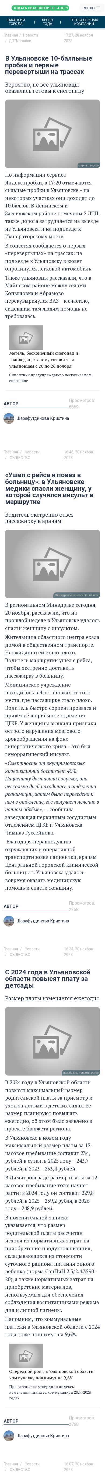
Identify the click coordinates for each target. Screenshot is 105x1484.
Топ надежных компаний (84, 22)
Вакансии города (15, 22)
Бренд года (47, 22)
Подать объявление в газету (40, 8)
